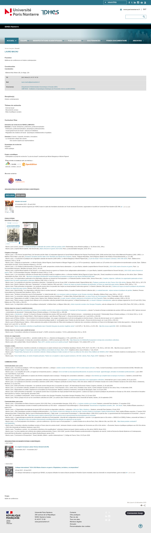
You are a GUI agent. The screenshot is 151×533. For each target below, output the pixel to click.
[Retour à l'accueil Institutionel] (13, 517)
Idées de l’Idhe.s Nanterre (81, 409)
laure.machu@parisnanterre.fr (31, 82)
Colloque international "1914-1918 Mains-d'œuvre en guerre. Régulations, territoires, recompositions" (47, 467)
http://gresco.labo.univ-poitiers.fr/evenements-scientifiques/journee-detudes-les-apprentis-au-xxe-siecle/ (50, 419)
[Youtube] (145, 2)
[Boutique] (141, 2)
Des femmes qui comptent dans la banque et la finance (108, 376)
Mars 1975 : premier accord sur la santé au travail (53, 342)
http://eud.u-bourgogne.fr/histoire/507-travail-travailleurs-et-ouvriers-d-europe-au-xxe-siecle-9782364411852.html (60, 276)
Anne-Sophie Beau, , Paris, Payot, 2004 (56, 356)
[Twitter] (132, 2)
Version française (9, 48)
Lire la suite (126, 207)
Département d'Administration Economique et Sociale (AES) (39, 87)
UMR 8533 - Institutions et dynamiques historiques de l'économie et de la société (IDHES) (48, 89)
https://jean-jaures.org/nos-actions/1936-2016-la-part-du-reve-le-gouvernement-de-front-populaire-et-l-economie (62, 415)
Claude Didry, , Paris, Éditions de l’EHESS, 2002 (61, 352)
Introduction (18, 314)
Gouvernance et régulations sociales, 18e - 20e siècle (106, 405)
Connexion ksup (135, 513)
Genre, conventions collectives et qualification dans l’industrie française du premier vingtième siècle (44, 326)
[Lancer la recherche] (144, 17)
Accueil (17, 48)
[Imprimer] (141, 506)
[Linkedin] (135, 2)
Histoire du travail (20, 201)
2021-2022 (20, 195)
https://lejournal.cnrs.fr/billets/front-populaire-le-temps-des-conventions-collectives (94, 340)
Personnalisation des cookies (80, 526)
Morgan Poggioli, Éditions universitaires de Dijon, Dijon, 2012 (41, 350)
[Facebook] (129, 2)
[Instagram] (138, 2)
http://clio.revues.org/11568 (107, 326)
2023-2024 (10, 195)
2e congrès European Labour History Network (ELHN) (32, 447)
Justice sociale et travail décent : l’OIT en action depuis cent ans (76, 368)
